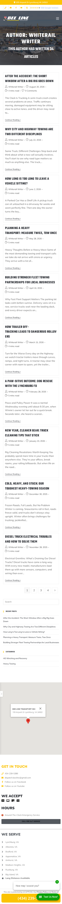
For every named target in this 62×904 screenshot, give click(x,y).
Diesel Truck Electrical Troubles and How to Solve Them (28, 539)
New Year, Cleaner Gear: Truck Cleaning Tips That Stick (26, 433)
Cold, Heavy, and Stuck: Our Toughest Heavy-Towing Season (27, 486)
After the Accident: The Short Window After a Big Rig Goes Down (29, 79)
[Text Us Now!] (48, 898)
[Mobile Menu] (57, 19)
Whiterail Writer (15, 87)
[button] (28, 721)
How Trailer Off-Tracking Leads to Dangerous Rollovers (30, 332)
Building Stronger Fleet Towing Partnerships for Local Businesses (30, 280)
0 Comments (31, 90)
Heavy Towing (9, 664)
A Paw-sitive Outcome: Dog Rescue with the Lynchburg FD (29, 384)
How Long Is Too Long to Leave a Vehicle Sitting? (27, 181)
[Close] (40, 708)
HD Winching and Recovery (15, 658)
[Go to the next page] (55, 590)
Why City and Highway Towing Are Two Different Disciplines (29, 132)
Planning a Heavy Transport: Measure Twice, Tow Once (31, 231)
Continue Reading (13, 120)
